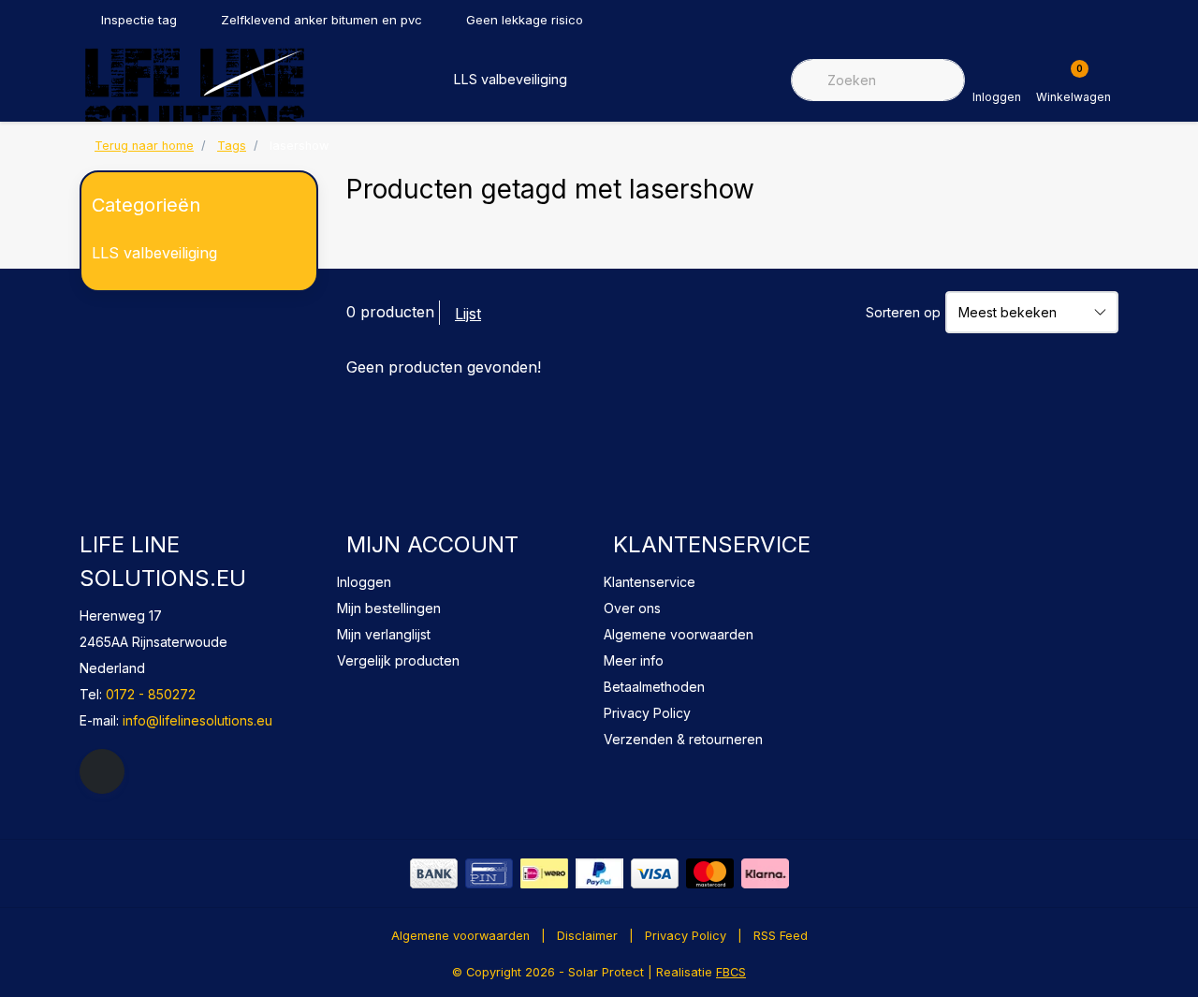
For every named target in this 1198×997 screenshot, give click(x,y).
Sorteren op (903, 312)
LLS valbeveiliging (510, 79)
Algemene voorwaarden (460, 936)
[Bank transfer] (434, 873)
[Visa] (655, 873)
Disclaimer (587, 936)
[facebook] (102, 771)
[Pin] (489, 873)
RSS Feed (780, 936)
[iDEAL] (544, 873)
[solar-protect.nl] (194, 95)
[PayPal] (599, 873)
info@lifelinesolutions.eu (197, 720)
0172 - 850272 (151, 694)
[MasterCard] (710, 873)
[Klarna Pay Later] (765, 873)
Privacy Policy (685, 936)
